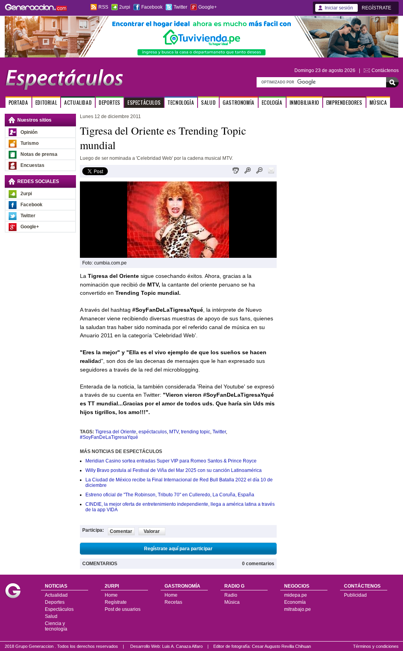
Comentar (121, 531)
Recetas (173, 602)
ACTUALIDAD (78, 102)
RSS (103, 7)
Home (111, 595)
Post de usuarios (122, 609)
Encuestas (32, 165)
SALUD (208, 102)
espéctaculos (153, 432)
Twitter (180, 7)
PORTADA (18, 102)
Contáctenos (385, 70)
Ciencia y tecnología (56, 626)
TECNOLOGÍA (181, 102)
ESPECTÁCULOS (144, 102)
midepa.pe (295, 595)
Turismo (29, 143)
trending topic (195, 432)
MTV (174, 432)
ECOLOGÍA (272, 102)
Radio (230, 595)
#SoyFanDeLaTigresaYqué (109, 437)
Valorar (152, 531)
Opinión (28, 132)
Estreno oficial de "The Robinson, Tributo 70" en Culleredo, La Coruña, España (169, 494)
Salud (51, 616)
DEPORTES (109, 102)
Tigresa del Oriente (115, 432)
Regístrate (116, 602)
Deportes (55, 602)
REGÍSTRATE (376, 8)
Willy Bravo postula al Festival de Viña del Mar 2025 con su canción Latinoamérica (173, 470)
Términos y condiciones (376, 646)
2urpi (124, 7)
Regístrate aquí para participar (178, 548)
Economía (295, 602)
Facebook (152, 7)
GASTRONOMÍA (239, 102)
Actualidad (56, 595)
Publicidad (355, 595)
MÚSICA (378, 102)
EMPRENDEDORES (344, 102)
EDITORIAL (46, 102)
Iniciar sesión (339, 8)
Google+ (207, 7)
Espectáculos (59, 609)
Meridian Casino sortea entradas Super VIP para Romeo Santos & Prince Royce (171, 461)
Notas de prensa (38, 154)
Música (232, 602)
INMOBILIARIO (304, 102)
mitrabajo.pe (297, 609)
